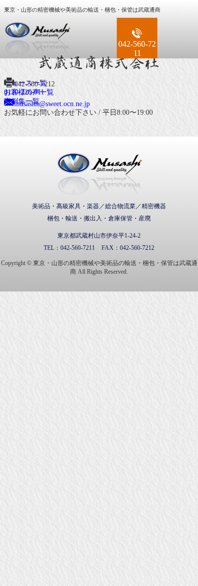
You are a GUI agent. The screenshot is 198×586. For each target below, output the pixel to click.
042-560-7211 (137, 48)
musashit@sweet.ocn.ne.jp (52, 104)
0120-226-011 (24, 92)
